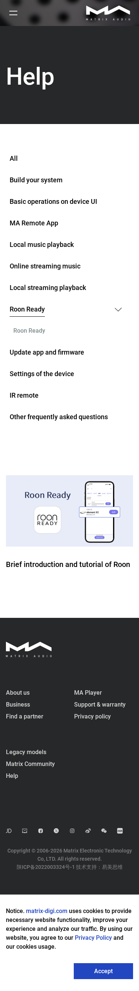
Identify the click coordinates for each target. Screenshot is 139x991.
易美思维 (112, 867)
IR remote (24, 395)
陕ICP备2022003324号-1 (46, 867)
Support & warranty (100, 704)
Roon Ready (27, 309)
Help (12, 775)
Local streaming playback (48, 287)
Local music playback (42, 244)
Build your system (36, 180)
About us (18, 692)
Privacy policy (92, 716)
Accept (103, 971)
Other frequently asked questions (59, 417)
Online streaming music (45, 266)
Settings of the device (42, 374)
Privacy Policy (94, 937)
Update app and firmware (47, 352)
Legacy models (26, 752)
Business (18, 704)
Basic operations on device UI (53, 201)
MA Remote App (34, 223)
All (14, 158)
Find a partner (24, 716)
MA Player (88, 692)
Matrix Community (30, 763)
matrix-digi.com (46, 911)
